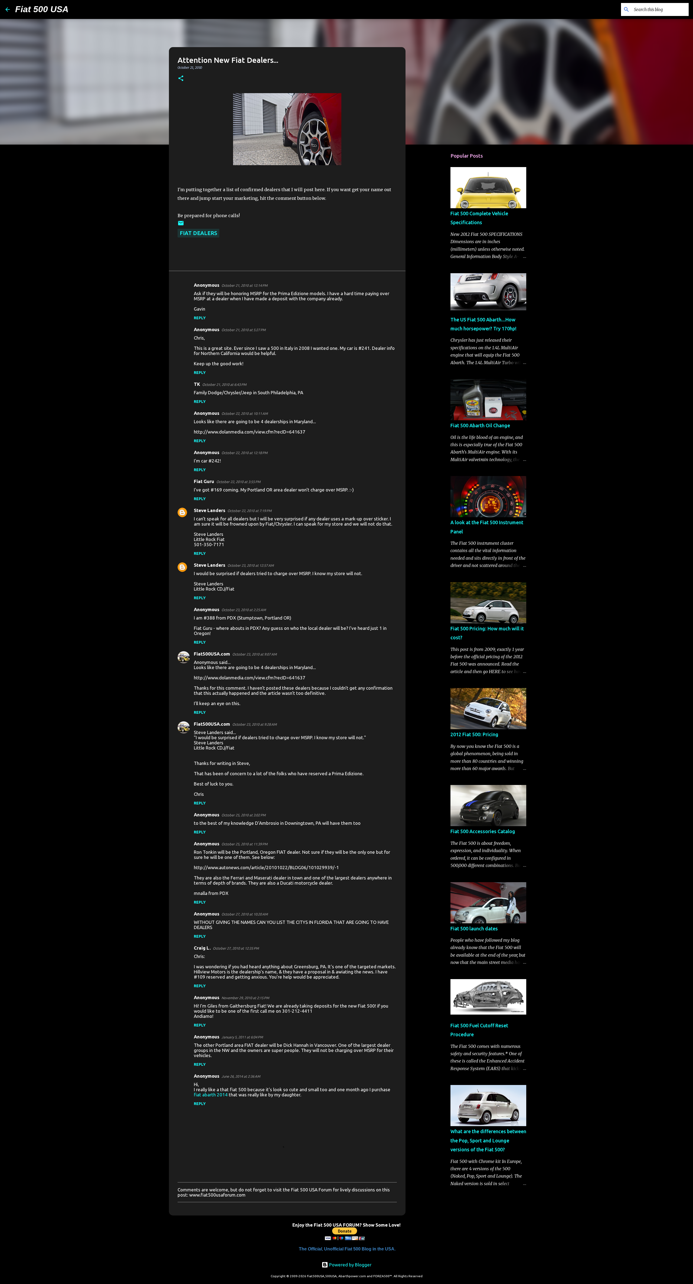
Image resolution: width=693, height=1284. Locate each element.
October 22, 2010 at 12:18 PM (244, 453)
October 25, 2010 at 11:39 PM (244, 844)
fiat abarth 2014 (211, 1094)
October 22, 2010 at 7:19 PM (249, 511)
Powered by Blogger (349, 1264)
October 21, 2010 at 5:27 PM (243, 330)
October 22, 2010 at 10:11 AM (244, 413)
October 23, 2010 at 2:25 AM (243, 610)
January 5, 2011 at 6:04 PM (242, 1037)
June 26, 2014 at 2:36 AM (240, 1076)
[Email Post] (181, 224)
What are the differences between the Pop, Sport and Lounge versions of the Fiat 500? (488, 1140)
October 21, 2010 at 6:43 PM (224, 384)
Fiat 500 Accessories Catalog (482, 831)
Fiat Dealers (198, 233)
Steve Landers (209, 510)
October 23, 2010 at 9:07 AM (254, 654)
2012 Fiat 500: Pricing (474, 734)
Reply (200, 318)
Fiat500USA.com (212, 653)
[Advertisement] (433, 234)
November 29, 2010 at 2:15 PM (245, 998)
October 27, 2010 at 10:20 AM (244, 914)
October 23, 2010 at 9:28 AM (254, 724)
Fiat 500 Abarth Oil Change (480, 425)
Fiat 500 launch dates (474, 928)
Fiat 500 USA (41, 9)
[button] (181, 78)
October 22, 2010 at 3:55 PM (238, 482)
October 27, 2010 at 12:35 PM (236, 948)
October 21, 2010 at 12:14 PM (244, 285)
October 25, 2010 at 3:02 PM (243, 815)
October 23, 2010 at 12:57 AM (250, 565)
